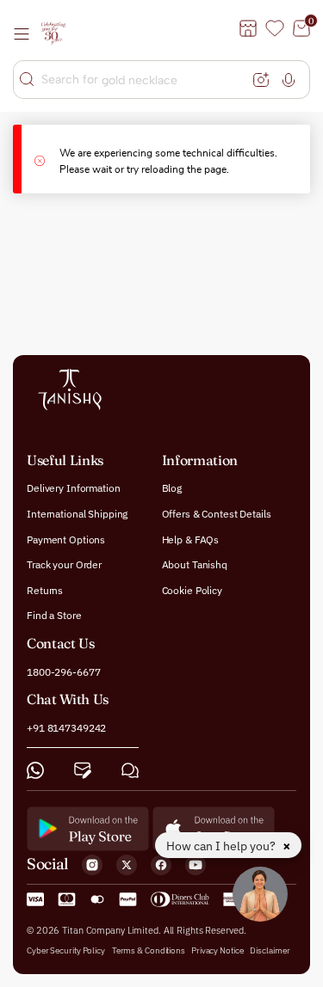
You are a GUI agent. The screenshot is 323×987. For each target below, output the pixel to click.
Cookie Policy (192, 589)
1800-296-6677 (63, 671)
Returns (45, 589)
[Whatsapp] (35, 769)
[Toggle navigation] (26, 33)
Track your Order (64, 564)
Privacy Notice (217, 949)
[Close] (46, 159)
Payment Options (66, 538)
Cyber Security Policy (66, 949)
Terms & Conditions (149, 949)
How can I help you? (222, 846)
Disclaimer (269, 949)
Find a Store (54, 615)
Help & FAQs (191, 538)
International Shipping (77, 513)
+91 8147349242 (66, 727)
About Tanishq (194, 564)
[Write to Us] (82, 769)
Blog (172, 487)
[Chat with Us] (130, 769)
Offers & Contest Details (216, 513)
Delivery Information (74, 487)
